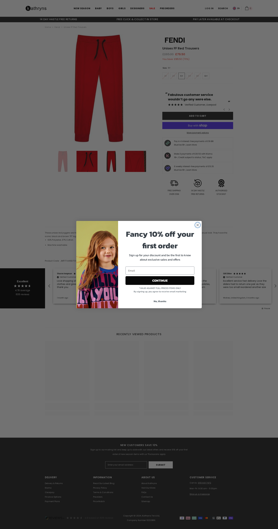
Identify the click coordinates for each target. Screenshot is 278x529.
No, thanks (160, 301)
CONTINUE (160, 280)
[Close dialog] (197, 225)
